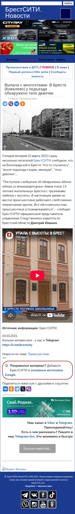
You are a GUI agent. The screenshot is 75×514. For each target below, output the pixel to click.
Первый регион (20, 72)
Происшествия (28, 98)
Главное (13, 98)
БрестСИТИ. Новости (23, 12)
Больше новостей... (37, 448)
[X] (22, 388)
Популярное (46, 59)
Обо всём (41, 72)
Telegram (65, 423)
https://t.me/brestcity (17, 345)
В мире (62, 67)
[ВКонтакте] (16, 103)
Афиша (60, 59)
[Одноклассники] (22, 103)
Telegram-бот (24, 436)
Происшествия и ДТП (22, 67)
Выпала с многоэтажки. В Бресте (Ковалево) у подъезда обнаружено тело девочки (35, 89)
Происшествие (38, 354)
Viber (51, 423)
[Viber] (10, 103)
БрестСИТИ (42, 160)
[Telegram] (5, 103)
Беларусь (12, 59)
